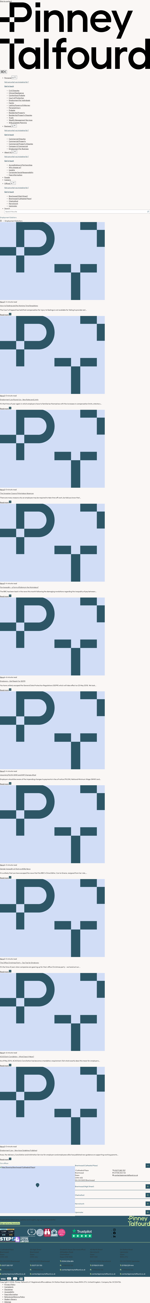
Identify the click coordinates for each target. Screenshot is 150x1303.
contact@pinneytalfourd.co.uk (126, 1175)
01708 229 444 (128, 1265)
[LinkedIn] (114, 1237)
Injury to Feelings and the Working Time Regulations (19, 306)
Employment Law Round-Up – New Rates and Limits (19, 399)
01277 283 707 (119, 1170)
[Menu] (3, 72)
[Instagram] (114, 1230)
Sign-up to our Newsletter (10, 1223)
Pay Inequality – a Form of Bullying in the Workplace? (19, 587)
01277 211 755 (37, 1265)
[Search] (148, 211)
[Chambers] (31, 1233)
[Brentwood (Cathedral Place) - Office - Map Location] (37, 1189)
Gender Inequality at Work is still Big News (15, 869)
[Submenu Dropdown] (14, 77)
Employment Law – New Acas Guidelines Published (18, 1150)
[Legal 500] (3, 1233)
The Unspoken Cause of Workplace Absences (17, 493)
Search (7, 208)
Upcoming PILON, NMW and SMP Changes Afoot (18, 775)
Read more (4, 315)
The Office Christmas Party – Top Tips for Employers (19, 963)
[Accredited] (40, 1232)
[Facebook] (114, 1234)
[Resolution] (47, 1233)
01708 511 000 (97, 1265)
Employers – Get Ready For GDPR (12, 681)
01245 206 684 (68, 1261)
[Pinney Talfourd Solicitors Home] (75, 69)
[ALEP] (54, 1232)
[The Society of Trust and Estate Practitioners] (7, 1239)
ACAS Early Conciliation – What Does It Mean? (17, 1056)
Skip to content (6, 1)
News (2, 302)
